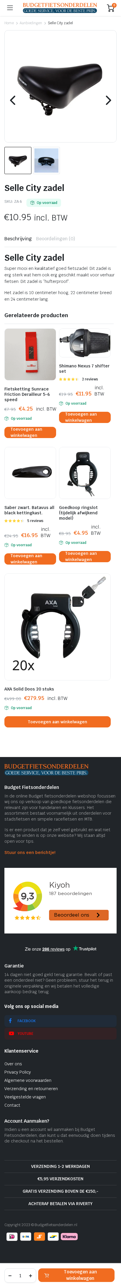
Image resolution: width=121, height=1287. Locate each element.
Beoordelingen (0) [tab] (55, 239)
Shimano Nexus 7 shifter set (84, 368)
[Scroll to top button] (111, 1260)
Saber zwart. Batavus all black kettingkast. (29, 510)
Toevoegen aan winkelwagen (80, 1275)
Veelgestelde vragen (25, 1097)
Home (9, 23)
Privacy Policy (17, 1072)
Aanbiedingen (31, 23)
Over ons (13, 1063)
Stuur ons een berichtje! (29, 852)
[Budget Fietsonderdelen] (60, 8)
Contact (12, 1105)
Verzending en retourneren (31, 1088)
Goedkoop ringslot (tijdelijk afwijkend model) (78, 513)
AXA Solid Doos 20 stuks (29, 689)
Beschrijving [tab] (18, 239)
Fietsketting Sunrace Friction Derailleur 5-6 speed (27, 394)
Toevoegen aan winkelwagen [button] (26, 432)
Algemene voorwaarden (27, 1080)
